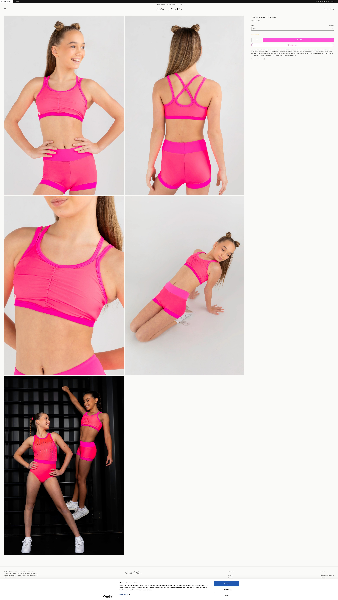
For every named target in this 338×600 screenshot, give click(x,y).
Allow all (226, 584)
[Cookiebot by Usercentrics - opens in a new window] (108, 596)
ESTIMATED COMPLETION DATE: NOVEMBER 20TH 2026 (169, 4)
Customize (226, 589)
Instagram (230, 575)
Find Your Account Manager (327, 575)
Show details (124, 594)
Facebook (230, 577)
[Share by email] (264, 59)
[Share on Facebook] (257, 59)
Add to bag (299, 40)
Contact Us (323, 577)
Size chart (331, 25)
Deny (226, 595)
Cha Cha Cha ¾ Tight (256, 55)
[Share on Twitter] (259, 59)
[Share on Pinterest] (262, 59)
